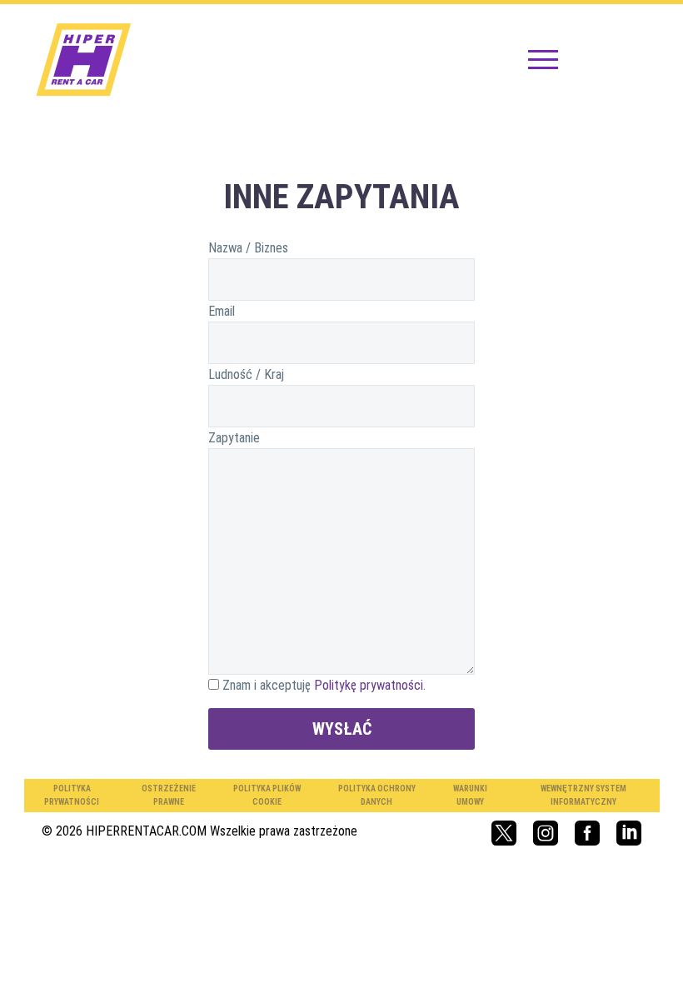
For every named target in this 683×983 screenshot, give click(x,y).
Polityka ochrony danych (377, 795)
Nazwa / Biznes (248, 248)
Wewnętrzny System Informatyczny (583, 795)
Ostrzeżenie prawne (169, 795)
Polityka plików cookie (267, 795)
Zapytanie (234, 438)
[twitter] (503, 833)
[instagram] (545, 833)
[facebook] (587, 833)
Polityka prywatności (71, 795)
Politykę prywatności (368, 685)
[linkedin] (628, 833)
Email (221, 311)
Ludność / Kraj (246, 374)
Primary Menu (543, 60)
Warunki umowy (470, 795)
